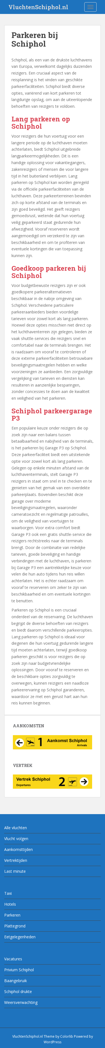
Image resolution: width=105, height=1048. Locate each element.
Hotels (10, 904)
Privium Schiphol (19, 969)
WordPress (52, 1042)
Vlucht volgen (16, 838)
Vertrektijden (15, 860)
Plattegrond (14, 926)
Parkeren (12, 915)
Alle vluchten (15, 827)
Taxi (8, 893)
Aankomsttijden (18, 849)
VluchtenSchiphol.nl (38, 7)
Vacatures (13, 958)
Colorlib (66, 1036)
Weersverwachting (21, 1002)
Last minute (15, 871)
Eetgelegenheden (20, 936)
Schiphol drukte (18, 991)
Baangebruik (15, 980)
